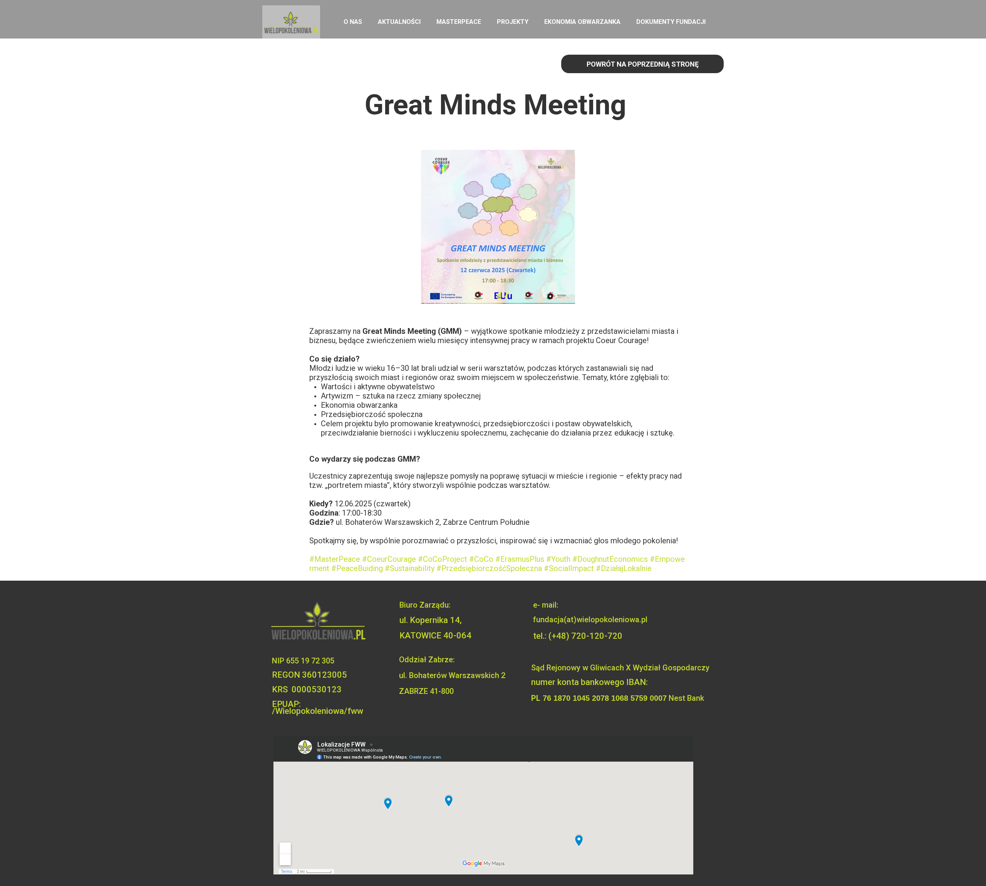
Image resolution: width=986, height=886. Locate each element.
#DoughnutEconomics (610, 559)
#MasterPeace (334, 559)
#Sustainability (409, 568)
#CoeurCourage (389, 559)
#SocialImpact (569, 568)
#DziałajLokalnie (624, 568)
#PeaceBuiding (357, 568)
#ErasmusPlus (519, 559)
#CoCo (481, 559)
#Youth (558, 559)
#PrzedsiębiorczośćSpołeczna (489, 568)
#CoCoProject (442, 559)
